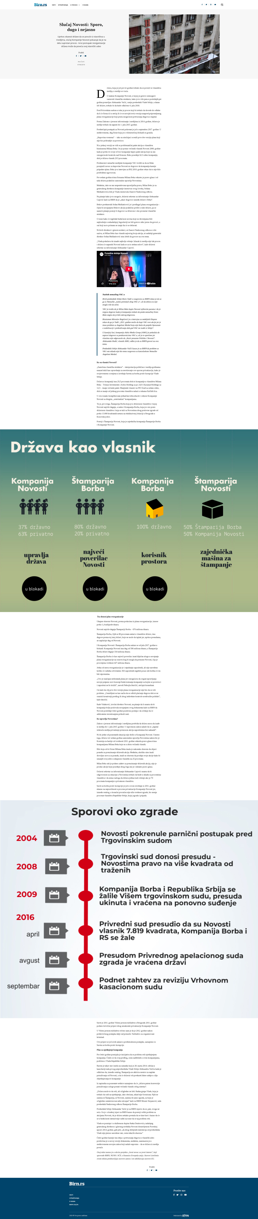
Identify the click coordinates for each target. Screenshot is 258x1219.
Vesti (54, 5)
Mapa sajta (73, 1205)
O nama (85, 5)
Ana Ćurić (81, 62)
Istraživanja (63, 5)
